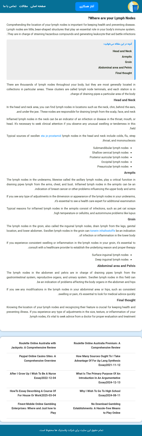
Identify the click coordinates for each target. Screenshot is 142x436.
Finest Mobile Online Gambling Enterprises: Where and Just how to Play (34, 408)
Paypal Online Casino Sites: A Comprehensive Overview (37, 358)
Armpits (127, 57)
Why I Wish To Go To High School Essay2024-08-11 (100, 393)
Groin (128, 62)
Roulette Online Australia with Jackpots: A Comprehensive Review (33, 345)
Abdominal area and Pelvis (115, 68)
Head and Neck (122, 51)
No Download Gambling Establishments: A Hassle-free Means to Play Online (96, 408)
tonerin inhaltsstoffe (102, 231)
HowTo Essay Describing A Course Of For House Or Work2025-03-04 (33, 393)
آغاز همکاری (86, 6)
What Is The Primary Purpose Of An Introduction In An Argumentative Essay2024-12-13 (98, 378)
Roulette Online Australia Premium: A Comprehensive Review (97, 345)
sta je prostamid (51, 136)
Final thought (124, 73)
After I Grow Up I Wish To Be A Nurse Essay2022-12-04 (33, 376)
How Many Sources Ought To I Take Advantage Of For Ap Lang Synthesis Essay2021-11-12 (97, 361)
